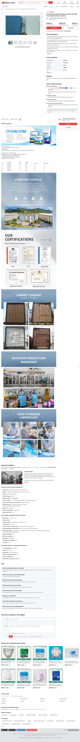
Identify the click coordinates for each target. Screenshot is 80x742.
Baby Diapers (42, 698)
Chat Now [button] (72, 28)
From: (7, 619)
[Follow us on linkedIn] (78, 730)
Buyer (51, 6)
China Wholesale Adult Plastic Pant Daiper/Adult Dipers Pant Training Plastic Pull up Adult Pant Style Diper (72, 663)
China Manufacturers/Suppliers (30, 733)
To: (7, 622)
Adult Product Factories (6, 720)
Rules (78, 6)
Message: (6, 626)
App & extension (64, 6)
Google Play (12, 730)
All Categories (5, 6)
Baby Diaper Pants (63, 698)
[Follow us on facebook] (69, 730)
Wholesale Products (40, 733)
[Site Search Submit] (50, 2)
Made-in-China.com (34, 735)
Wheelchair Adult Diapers (31, 715)
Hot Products (14, 733)
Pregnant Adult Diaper (43, 715)
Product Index (61, 733)
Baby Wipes (21, 715)
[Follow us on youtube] (74, 730)
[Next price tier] (78, 23)
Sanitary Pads (62, 701)
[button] (47, 2)
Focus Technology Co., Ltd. (31, 737)
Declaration (53, 737)
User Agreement (47, 737)
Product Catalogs (18, 696)
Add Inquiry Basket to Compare (23, 46)
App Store (4, 730)
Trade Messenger (21, 730)
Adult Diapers (33, 9)
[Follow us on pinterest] (76, 730)
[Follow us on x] (71, 730)
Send (11, 636)
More (2, 726)
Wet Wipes (3, 703)
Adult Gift (29, 720)
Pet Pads (22, 701)
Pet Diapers (3, 701)
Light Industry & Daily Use (10, 9)
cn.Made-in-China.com (52, 735)
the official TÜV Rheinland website (37, 467)
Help (57, 6)
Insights (66, 733)
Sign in (77, 3)
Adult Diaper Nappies (16, 723)
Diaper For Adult (50, 720)
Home (2, 9)
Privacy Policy (59, 737)
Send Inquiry (54, 28)
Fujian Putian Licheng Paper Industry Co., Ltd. (58, 18)
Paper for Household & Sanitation (22, 9)
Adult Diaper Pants (24, 698)
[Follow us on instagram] (72, 730)
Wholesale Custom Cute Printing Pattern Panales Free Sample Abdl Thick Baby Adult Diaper (55, 685)
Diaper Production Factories (39, 720)
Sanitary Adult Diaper (71, 720)
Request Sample (67, 30)
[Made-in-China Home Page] (8, 2)
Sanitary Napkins (13, 715)
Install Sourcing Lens (32, 730)
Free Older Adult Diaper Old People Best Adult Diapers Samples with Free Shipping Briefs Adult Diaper (23, 663)
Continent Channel (54, 733)
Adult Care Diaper (5, 723)
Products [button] (21, 2)
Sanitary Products (13, 518)
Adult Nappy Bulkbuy (26, 723)
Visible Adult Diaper (53, 715)
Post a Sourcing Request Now (36, 636)
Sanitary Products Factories (19, 720)
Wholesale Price (47, 733)
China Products (20, 733)
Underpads (42, 701)
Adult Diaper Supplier (60, 720)
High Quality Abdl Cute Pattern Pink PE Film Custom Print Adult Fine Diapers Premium (40, 685)
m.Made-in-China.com (43, 735)
